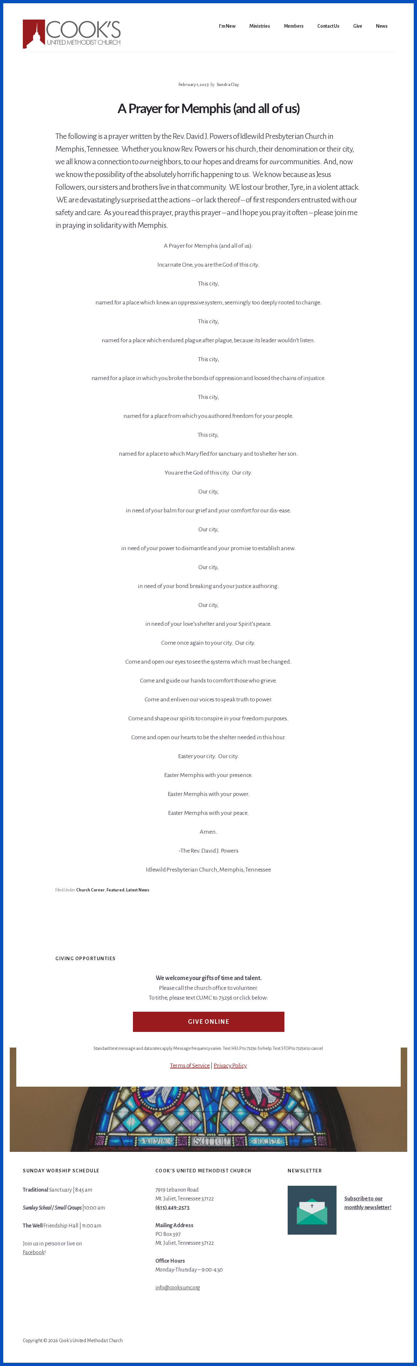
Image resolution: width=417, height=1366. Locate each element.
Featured (115, 890)
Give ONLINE (208, 1022)
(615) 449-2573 (172, 1208)
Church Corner (90, 890)
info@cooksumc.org (177, 1288)
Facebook (33, 1253)
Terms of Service (190, 1065)
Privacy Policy (230, 1065)
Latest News (137, 890)
